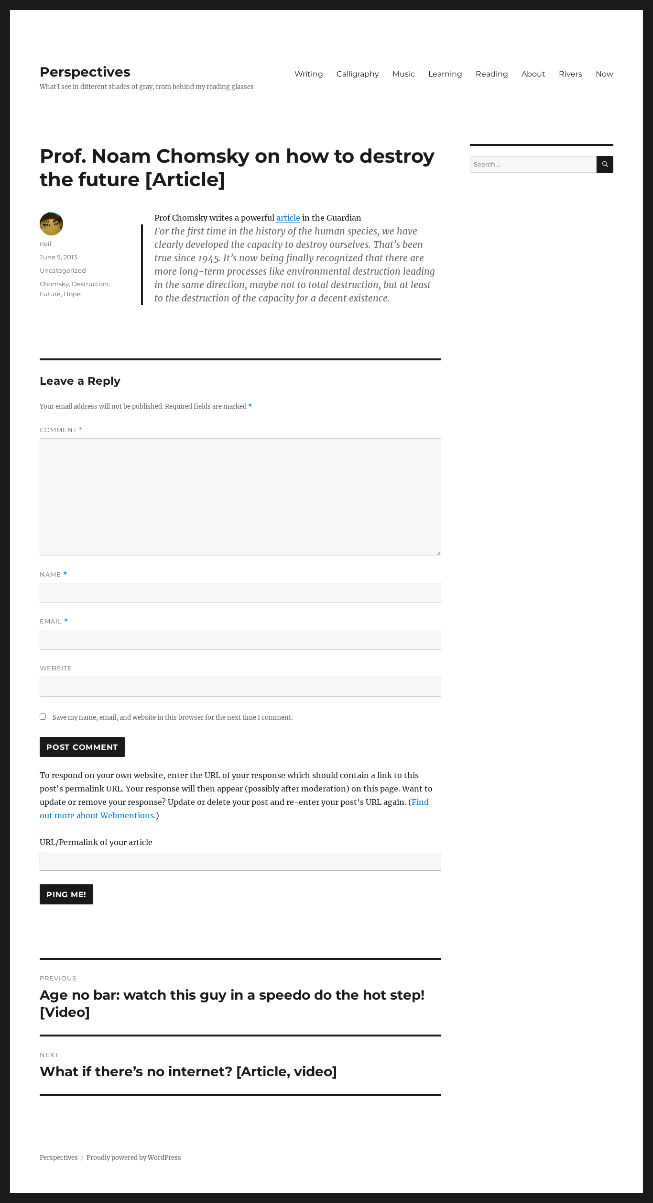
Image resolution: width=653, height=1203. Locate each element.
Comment (61, 430)
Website (56, 668)
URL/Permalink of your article (96, 842)
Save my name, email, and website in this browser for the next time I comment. (173, 717)
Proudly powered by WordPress (134, 1158)
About (533, 73)
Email (54, 621)
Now (604, 73)
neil (46, 243)
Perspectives (85, 72)
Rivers (570, 73)
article (288, 218)
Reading (492, 73)
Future (50, 294)
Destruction (90, 284)
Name (53, 574)
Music (403, 73)
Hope (72, 294)
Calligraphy (358, 73)
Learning (445, 73)
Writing (308, 73)
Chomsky (54, 284)
